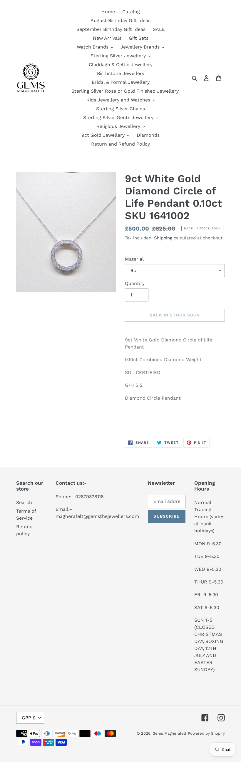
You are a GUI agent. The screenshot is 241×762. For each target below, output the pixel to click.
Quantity (135, 283)
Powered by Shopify (206, 733)
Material (134, 259)
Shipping (163, 238)
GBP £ (29, 718)
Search (24, 502)
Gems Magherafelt (169, 733)
